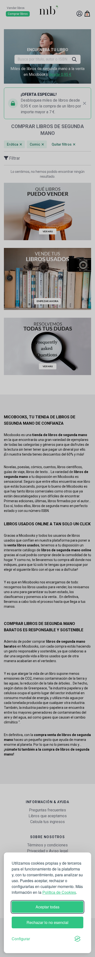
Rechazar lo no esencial (47, 922)
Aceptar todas (47, 907)
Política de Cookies (59, 892)
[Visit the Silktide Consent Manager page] (77, 939)
